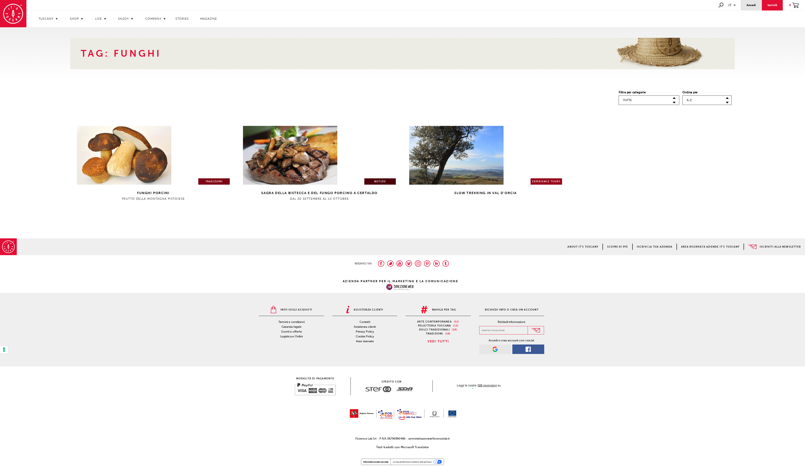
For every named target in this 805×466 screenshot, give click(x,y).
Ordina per (690, 92)
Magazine (208, 19)
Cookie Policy (365, 336)
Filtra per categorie (632, 92)
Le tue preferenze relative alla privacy (412, 462)
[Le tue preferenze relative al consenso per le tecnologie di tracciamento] (4, 350)
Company (153, 19)
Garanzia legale (291, 327)
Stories (182, 19)
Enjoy (123, 19)
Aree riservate (365, 341)
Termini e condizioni (291, 322)
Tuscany (46, 19)
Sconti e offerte (291, 331)
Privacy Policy (365, 331)
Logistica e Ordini (291, 336)
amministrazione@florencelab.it (428, 438)
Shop (74, 19)
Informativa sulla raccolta (375, 462)
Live (98, 19)
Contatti (365, 322)
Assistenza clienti (365, 327)
